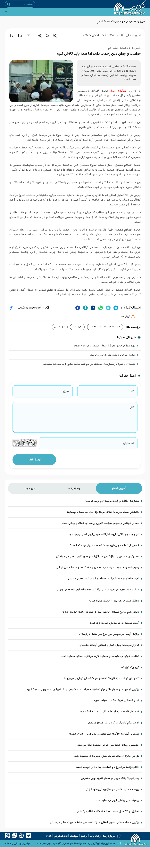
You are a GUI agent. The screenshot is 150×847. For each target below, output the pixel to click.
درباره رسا (109, 836)
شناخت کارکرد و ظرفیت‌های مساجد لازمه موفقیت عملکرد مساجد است (100, 656)
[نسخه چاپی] (11, 35)
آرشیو (84, 836)
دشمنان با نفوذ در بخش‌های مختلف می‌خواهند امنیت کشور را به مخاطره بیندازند (89, 364)
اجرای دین (77, 327)
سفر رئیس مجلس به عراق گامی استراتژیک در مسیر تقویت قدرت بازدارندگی (97, 556)
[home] (135, 840)
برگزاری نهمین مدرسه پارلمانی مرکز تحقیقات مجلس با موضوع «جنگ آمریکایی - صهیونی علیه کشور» (83, 689)
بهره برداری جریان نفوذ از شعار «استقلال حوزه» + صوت (104, 346)
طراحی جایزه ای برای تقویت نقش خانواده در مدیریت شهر (106, 756)
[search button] (8, 4)
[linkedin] (92, 307)
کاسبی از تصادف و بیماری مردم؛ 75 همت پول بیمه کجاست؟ (104, 545)
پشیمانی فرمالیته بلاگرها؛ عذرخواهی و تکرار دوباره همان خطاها (104, 734)
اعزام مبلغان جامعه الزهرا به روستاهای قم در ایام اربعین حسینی (103, 579)
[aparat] (21, 835)
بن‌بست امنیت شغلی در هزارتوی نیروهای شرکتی (112, 789)
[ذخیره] (20, 35)
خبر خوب (30, 488)
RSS (49, 836)
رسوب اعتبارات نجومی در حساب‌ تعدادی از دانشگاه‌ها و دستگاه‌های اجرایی (97, 568)
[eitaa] (7, 835)
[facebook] (77, 307)
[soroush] (85, 307)
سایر (128, 35)
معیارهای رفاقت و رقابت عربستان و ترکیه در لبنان (112, 501)
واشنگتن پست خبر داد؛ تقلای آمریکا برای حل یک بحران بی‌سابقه (103, 512)
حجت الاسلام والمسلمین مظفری (105, 327)
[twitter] (108, 307)
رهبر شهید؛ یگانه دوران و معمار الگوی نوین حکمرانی (110, 778)
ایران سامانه (11, 843)
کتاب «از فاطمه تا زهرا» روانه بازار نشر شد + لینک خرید (109, 712)
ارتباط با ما (95, 836)
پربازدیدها (73, 488)
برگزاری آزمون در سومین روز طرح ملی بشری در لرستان (109, 634)
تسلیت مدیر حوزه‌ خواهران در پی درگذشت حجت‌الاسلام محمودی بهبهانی (97, 590)
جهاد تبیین (59, 327)
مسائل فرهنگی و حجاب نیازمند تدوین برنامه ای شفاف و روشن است (100, 523)
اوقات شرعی (60, 836)
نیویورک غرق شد (130, 667)
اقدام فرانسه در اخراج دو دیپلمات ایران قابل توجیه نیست (107, 767)
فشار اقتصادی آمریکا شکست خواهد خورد (116, 701)
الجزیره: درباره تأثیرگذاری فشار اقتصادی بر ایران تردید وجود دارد (104, 534)
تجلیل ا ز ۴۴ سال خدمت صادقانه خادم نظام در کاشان (108, 811)
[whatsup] (100, 307)
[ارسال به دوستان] (28, 35)
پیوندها (74, 836)
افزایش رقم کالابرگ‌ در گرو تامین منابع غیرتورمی (113, 723)
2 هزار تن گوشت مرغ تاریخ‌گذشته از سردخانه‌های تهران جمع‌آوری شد (100, 678)
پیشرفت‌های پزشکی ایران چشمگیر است (117, 800)
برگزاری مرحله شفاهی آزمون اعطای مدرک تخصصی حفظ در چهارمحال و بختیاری (94, 823)
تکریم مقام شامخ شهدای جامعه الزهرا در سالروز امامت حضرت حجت (100, 612)
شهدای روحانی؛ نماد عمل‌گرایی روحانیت (113, 355)
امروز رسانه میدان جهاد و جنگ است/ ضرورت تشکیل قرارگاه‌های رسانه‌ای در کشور (100, 21)
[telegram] (115, 307)
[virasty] (14, 835)
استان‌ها (137, 35)
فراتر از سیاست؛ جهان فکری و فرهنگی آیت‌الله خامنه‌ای (109, 645)
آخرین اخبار (119, 488)
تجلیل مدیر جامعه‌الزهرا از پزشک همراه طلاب (114, 601)
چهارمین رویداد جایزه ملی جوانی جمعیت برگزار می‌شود (108, 745)
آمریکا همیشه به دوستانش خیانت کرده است (114, 623)
